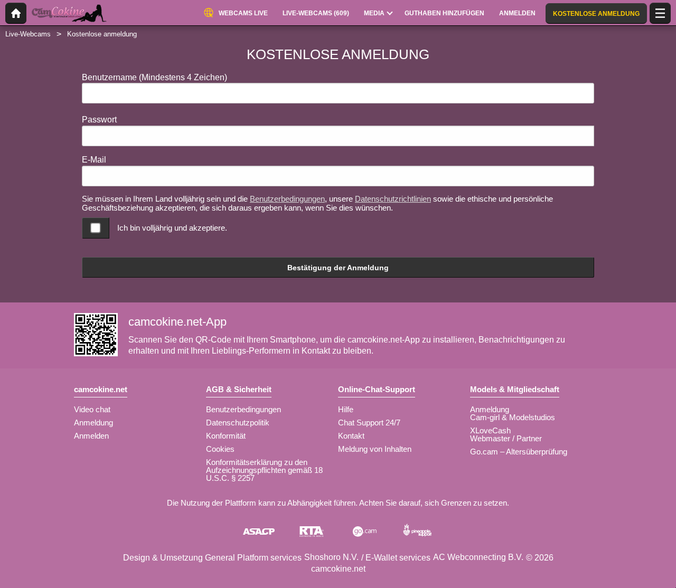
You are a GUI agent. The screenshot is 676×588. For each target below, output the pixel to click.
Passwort (99, 119)
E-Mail (94, 159)
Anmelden (91, 435)
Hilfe (345, 409)
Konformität (226, 435)
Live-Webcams (28, 34)
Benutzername (154, 77)
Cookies (220, 448)
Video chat (92, 409)
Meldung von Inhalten (374, 448)
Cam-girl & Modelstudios (512, 417)
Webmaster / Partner (506, 438)
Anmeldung (93, 422)
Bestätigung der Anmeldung (338, 267)
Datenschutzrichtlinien (393, 198)
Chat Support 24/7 (369, 422)
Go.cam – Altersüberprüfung (518, 451)
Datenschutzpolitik (237, 422)
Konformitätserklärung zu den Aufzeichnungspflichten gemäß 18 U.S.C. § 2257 (264, 470)
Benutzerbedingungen (287, 198)
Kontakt (351, 435)
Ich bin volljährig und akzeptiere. (172, 227)
